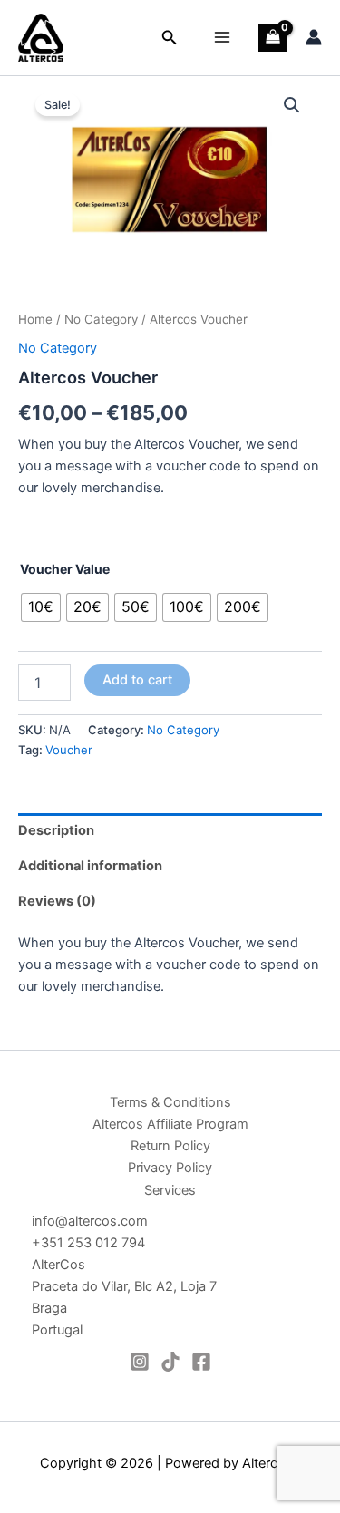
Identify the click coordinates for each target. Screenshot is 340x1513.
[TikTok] (170, 1362)
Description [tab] (56, 830)
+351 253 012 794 (88, 1243)
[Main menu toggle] (222, 37)
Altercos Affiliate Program (170, 1124)
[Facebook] (201, 1362)
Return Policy (170, 1146)
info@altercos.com (90, 1221)
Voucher (68, 749)
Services (170, 1190)
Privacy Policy (170, 1167)
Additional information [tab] (90, 866)
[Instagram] (140, 1362)
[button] (169, 37)
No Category (101, 319)
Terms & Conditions (170, 1102)
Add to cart (137, 680)
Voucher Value (65, 569)
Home (35, 319)
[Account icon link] (314, 37)
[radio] (41, 607)
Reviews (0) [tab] (57, 901)
